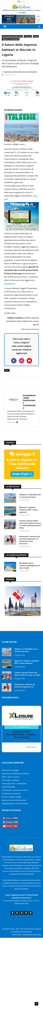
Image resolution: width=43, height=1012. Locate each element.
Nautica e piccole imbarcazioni (14, 800)
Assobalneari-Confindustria (12, 36)
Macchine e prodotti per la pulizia (15, 773)
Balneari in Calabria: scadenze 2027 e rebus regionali (28, 509)
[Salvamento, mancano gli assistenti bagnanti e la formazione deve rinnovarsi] (10, 540)
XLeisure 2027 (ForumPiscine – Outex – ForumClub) (21, 734)
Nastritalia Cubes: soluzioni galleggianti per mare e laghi (29, 565)
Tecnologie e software (10, 780)
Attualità (27, 36)
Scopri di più (31, 747)
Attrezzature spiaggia (10, 770)
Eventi (36, 36)
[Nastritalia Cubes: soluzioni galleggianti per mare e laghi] (10, 567)
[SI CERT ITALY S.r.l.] (23, 615)
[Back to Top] (36, 1004)
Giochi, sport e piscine (10, 777)
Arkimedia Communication (22, 932)
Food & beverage (8, 787)
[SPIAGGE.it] (22, 478)
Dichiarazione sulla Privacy (32, 935)
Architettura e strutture (11, 793)
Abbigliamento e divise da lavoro (15, 803)
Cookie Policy (16, 935)
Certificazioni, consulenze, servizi (15, 790)
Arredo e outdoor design (11, 797)
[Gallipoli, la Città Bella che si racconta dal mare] (10, 498)
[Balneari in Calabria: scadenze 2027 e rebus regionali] (10, 511)
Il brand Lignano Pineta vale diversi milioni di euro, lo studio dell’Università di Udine (27, 675)
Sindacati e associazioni (11, 39)
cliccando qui (9, 283)
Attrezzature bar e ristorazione (14, 783)
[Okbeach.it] (21, 230)
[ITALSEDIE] (21, 141)
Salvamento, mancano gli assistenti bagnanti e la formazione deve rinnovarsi (25, 686)
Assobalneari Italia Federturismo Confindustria (20, 72)
